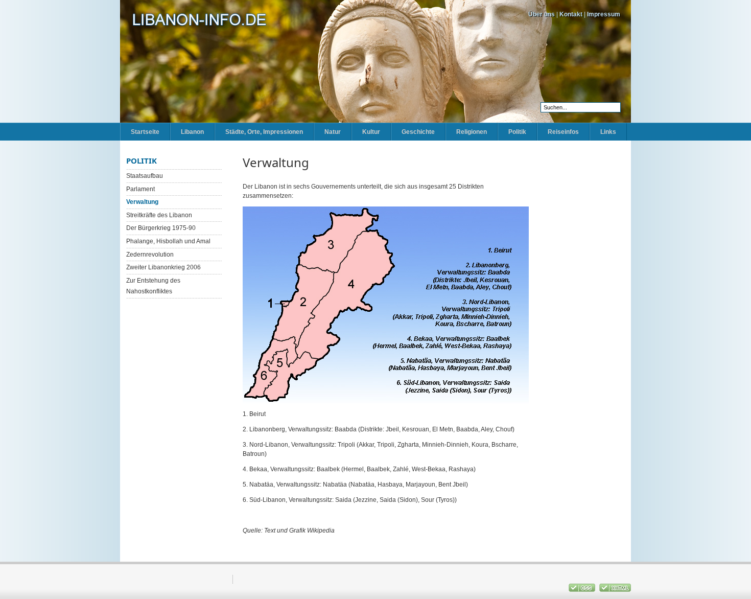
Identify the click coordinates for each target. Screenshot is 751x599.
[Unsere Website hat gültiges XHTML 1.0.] (615, 590)
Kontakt (570, 14)
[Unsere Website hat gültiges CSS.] (583, 590)
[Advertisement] (580, 309)
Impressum (603, 14)
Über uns (541, 14)
